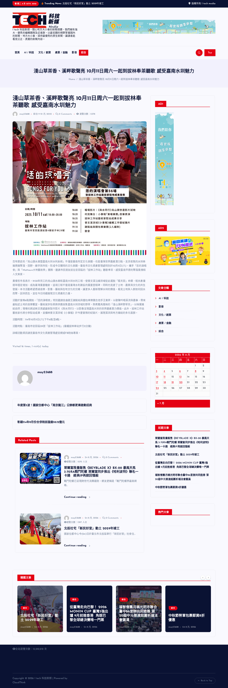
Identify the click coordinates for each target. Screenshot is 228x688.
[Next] (208, 577)
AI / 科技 (29, 52)
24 (157, 388)
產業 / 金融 (61, 52)
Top (210, 52)
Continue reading (75, 497)
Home (72, 79)
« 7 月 (160, 403)
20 (180, 382)
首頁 (17, 52)
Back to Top (206, 681)
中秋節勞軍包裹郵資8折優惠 (170, 487)
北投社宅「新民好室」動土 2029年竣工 (177, 455)
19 (173, 382)
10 (157, 377)
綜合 (83, 52)
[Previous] (203, 577)
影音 (74, 52)
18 (165, 382)
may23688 (24, 114)
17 (157, 382)
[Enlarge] (169, 116)
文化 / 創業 (44, 52)
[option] (40, 609)
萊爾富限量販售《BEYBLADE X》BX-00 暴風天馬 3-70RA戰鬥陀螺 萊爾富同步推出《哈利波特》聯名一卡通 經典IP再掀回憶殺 (182, 442)
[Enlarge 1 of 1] (206, 253)
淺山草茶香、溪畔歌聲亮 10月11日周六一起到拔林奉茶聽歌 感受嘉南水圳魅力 (119, 79)
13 (180, 377)
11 (164, 377)
